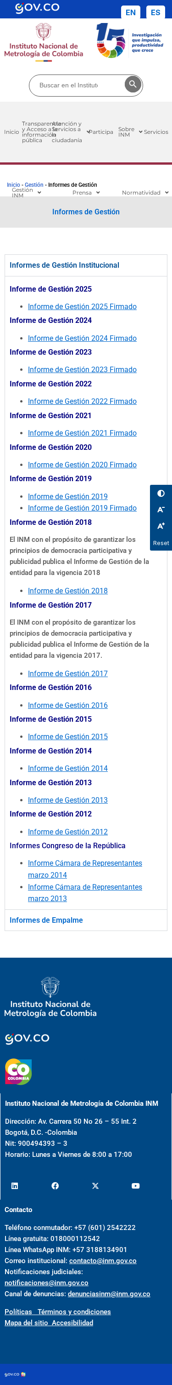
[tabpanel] (86, 592)
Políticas (21, 1312)
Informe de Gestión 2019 (68, 496)
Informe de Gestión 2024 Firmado (82, 338)
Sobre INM (126, 132)
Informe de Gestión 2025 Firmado (82, 306)
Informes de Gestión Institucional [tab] (64, 265)
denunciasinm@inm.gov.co (109, 1294)
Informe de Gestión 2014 (68, 768)
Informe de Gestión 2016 (68, 705)
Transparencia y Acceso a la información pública (41, 132)
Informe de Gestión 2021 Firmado (82, 433)
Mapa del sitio (28, 1323)
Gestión (34, 185)
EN (131, 12)
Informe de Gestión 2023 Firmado (82, 369)
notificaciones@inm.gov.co (47, 1283)
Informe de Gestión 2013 (68, 800)
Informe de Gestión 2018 (68, 590)
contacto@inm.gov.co (103, 1261)
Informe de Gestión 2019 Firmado (82, 508)
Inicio (13, 185)
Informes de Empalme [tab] (46, 920)
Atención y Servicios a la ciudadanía (70, 132)
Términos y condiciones (74, 1312)
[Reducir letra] (161, 509)
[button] (71, 132)
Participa (101, 131)
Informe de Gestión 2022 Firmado (82, 401)
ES (156, 12)
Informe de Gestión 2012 (68, 832)
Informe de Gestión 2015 (68, 736)
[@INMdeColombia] (14, 1185)
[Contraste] (161, 493)
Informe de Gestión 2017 (68, 673)
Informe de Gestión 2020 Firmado (82, 464)
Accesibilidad (72, 1323)
